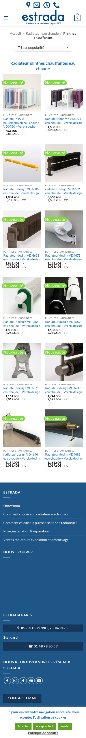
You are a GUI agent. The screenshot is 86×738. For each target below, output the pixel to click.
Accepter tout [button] (44, 726)
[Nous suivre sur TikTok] (23, 680)
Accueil (15, 33)
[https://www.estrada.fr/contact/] (37, 5)
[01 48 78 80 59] (56, 5)
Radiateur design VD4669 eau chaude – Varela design (63, 323)
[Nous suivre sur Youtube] (39, 680)
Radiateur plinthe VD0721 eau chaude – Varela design (63, 121)
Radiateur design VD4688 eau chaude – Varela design (63, 456)
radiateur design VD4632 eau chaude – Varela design (63, 191)
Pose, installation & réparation (26, 531)
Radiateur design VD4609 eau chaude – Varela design (63, 390)
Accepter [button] (23, 726)
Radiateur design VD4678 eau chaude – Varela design (63, 257)
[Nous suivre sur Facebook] (7, 680)
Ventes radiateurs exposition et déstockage (36, 539)
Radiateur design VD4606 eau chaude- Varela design (21, 191)
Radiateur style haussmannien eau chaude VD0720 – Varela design (21, 122)
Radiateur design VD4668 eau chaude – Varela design (21, 323)
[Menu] (6, 17)
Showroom (11, 505)
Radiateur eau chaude (42, 33)
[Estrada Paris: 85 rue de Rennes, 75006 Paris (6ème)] (28, 5)
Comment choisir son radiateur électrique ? (35, 514)
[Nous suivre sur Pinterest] (31, 680)
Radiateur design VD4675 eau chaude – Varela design (21, 390)
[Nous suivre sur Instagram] (15, 680)
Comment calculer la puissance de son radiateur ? (40, 522)
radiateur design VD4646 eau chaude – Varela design (21, 456)
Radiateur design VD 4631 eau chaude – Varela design (21, 257)
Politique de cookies (43, 733)
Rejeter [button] (65, 726)
